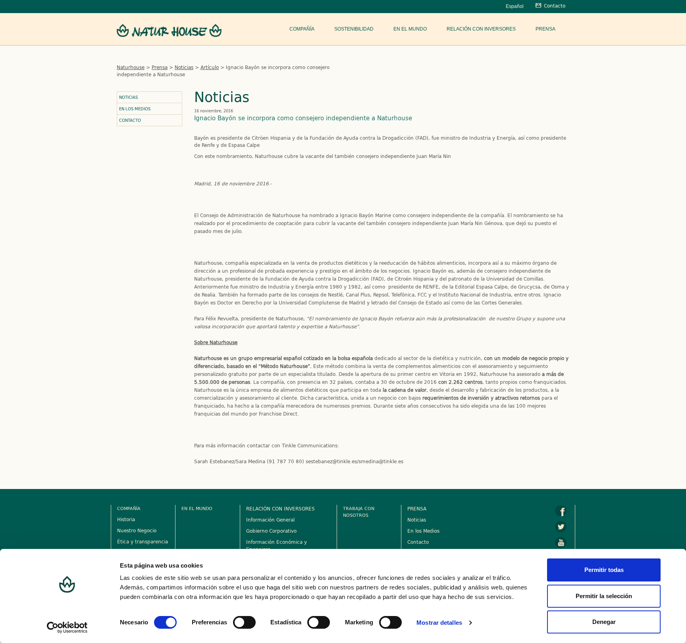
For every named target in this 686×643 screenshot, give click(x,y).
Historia (126, 519)
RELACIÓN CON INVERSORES (280, 508)
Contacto (130, 120)
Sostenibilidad (354, 29)
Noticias (184, 67)
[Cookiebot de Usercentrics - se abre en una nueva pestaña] (67, 627)
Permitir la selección (604, 596)
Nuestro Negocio (136, 530)
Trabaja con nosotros (358, 511)
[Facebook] (561, 511)
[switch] (244, 622)
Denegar (604, 621)
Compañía (301, 29)
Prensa (545, 29)
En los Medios (134, 109)
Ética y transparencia (142, 541)
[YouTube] (561, 543)
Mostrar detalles (439, 622)
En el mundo (410, 29)
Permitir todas (604, 569)
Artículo (209, 67)
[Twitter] (561, 527)
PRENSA (416, 508)
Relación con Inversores (481, 29)
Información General (270, 519)
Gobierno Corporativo (271, 530)
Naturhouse (131, 67)
